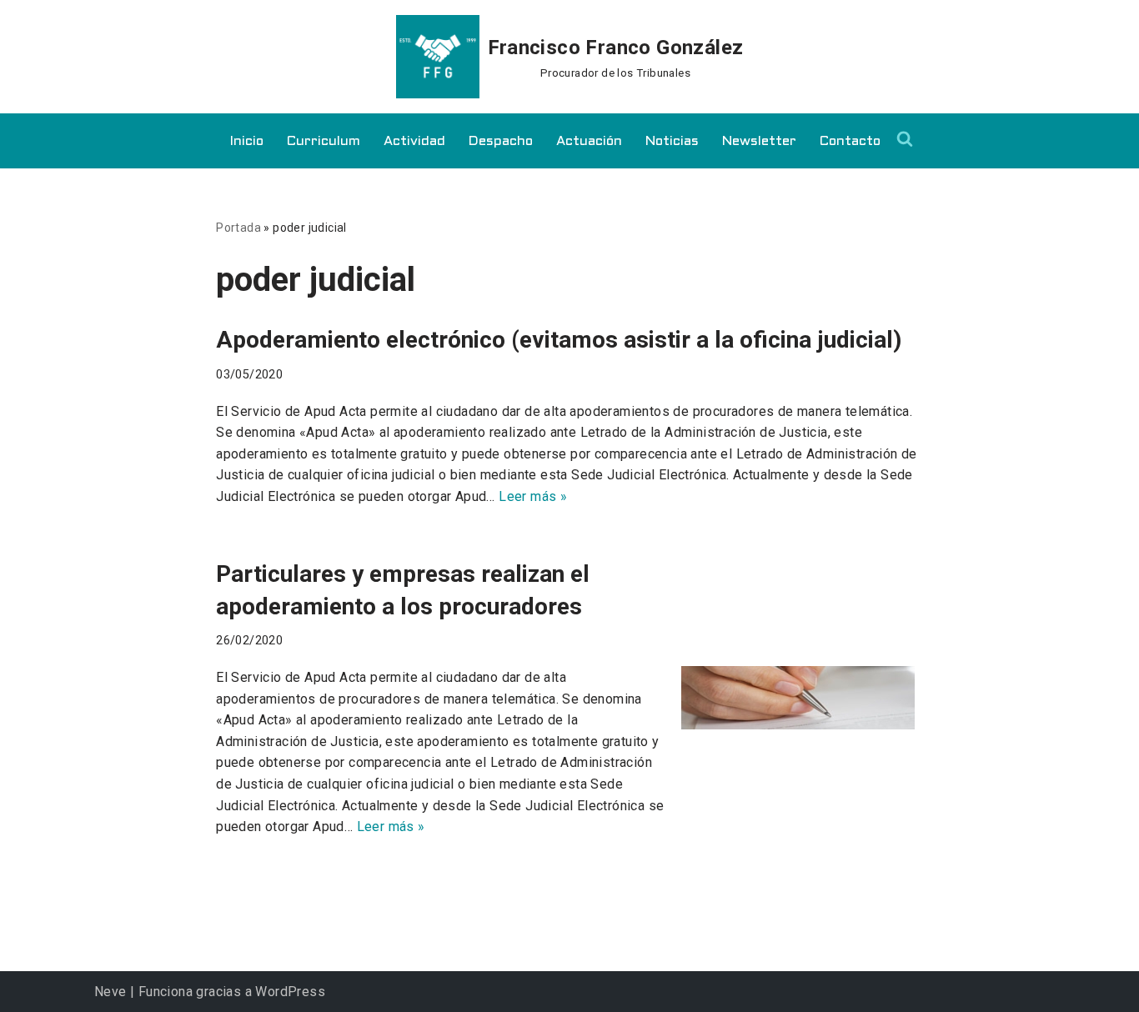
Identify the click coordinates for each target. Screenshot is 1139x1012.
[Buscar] (904, 138)
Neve (110, 991)
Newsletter (759, 141)
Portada (238, 227)
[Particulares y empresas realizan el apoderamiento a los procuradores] (802, 697)
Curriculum (323, 141)
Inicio (246, 141)
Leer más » (533, 496)
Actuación (589, 141)
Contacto (850, 141)
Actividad (414, 141)
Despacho (501, 141)
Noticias (672, 141)
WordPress (290, 991)
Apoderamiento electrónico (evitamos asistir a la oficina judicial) (558, 339)
